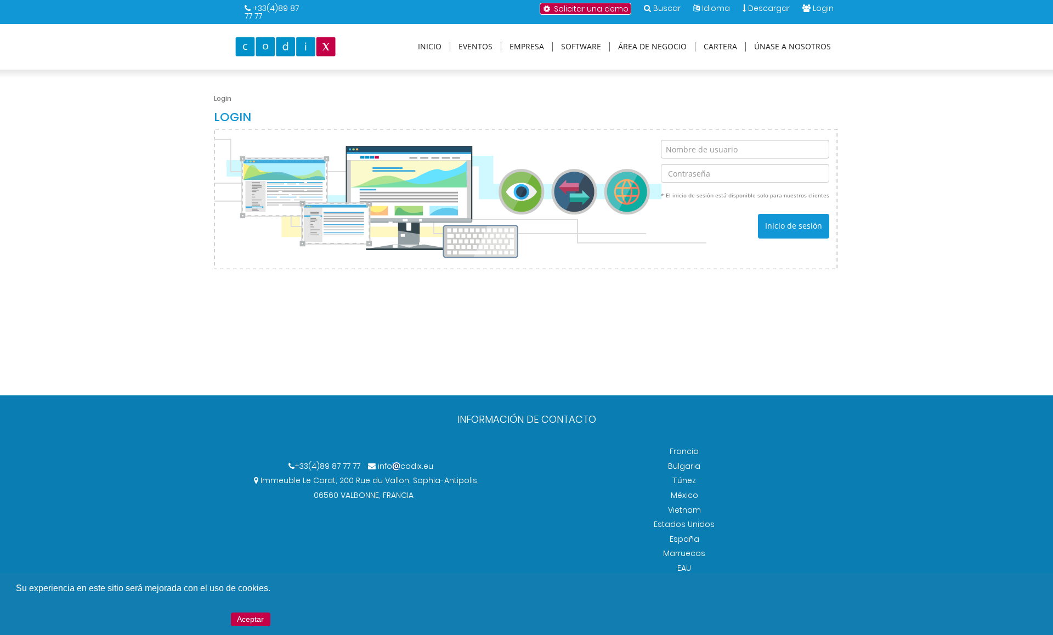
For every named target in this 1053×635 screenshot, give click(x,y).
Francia (684, 451)
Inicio (429, 47)
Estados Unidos (684, 524)
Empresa (526, 47)
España (684, 539)
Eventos (475, 47)
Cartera (720, 47)
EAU (684, 568)
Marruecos (684, 553)
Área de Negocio (652, 47)
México (684, 495)
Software (581, 47)
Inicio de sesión (793, 225)
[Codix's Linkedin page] (357, 509)
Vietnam (684, 509)
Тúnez (684, 480)
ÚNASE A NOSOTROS (792, 47)
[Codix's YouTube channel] (377, 509)
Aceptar (250, 619)
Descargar (768, 8)
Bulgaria (684, 466)
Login (823, 8)
